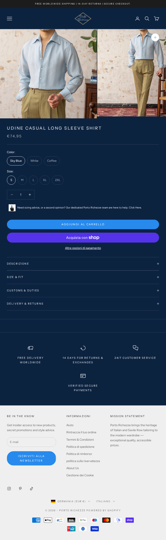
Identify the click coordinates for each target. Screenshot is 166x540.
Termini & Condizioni (80, 440)
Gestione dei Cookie (80, 475)
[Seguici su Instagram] (9, 488)
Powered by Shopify (103, 510)
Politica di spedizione (80, 447)
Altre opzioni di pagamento (83, 248)
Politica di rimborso (79, 454)
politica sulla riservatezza (83, 461)
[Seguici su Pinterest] (20, 488)
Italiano (103, 501)
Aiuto (69, 425)
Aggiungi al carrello (83, 224)
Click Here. (135, 207)
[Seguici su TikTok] (31, 488)
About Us (72, 468)
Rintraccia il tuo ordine (81, 432)
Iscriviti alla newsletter (31, 458)
